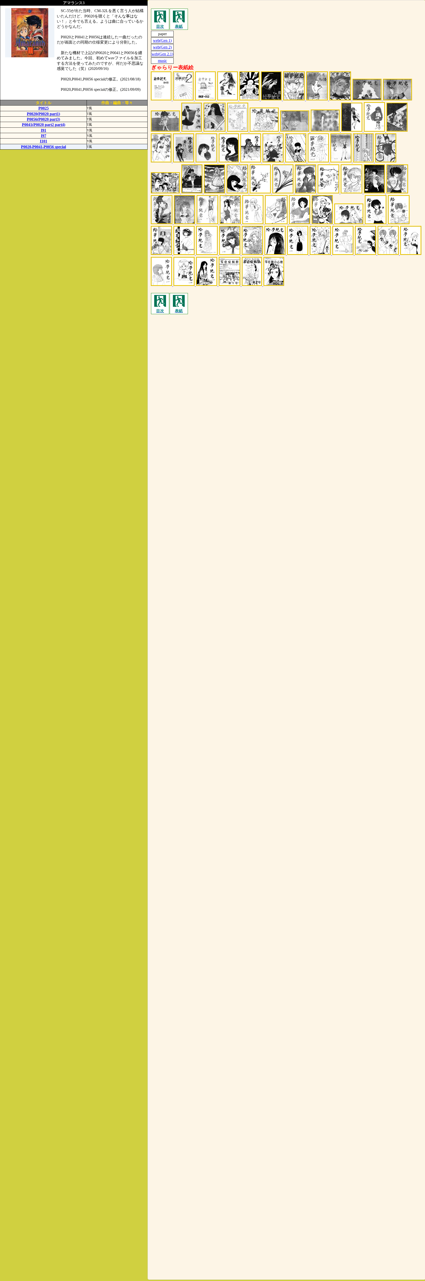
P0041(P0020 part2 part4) (43, 125)
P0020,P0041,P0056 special (43, 147)
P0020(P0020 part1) (43, 114)
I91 (43, 130)
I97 (43, 136)
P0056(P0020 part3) (43, 119)
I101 (43, 141)
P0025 (43, 108)
